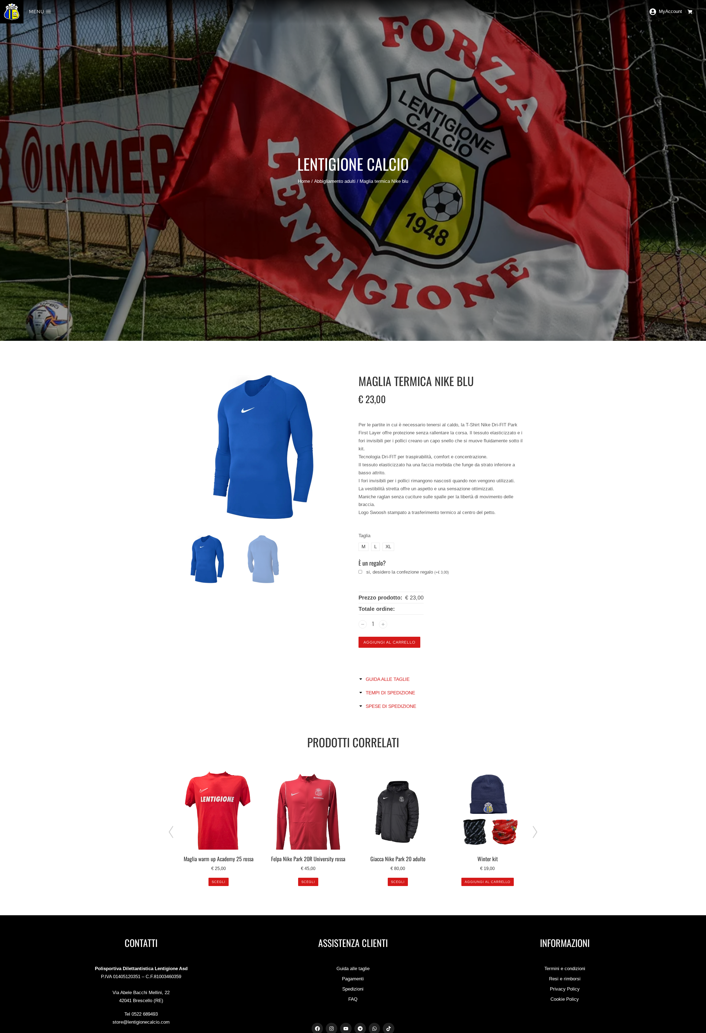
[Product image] (218, 810)
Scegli (218, 882)
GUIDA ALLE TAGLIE (388, 679)
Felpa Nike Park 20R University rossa (308, 858)
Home (304, 181)
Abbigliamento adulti (334, 181)
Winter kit (487, 858)
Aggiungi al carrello (389, 642)
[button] (171, 832)
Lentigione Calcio (353, 163)
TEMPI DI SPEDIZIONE (390, 693)
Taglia (364, 535)
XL (388, 546)
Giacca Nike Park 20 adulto (398, 858)
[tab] (442, 679)
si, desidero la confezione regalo (407, 572)
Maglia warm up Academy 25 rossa (218, 858)
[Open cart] (690, 12)
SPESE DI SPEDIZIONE (391, 706)
